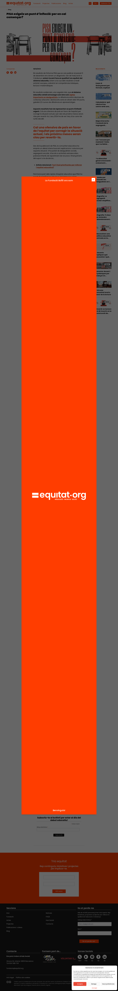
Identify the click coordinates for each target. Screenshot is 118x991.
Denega (93, 984)
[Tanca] (93, 179)
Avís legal (94, 988)
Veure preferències (108, 984)
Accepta (80, 984)
